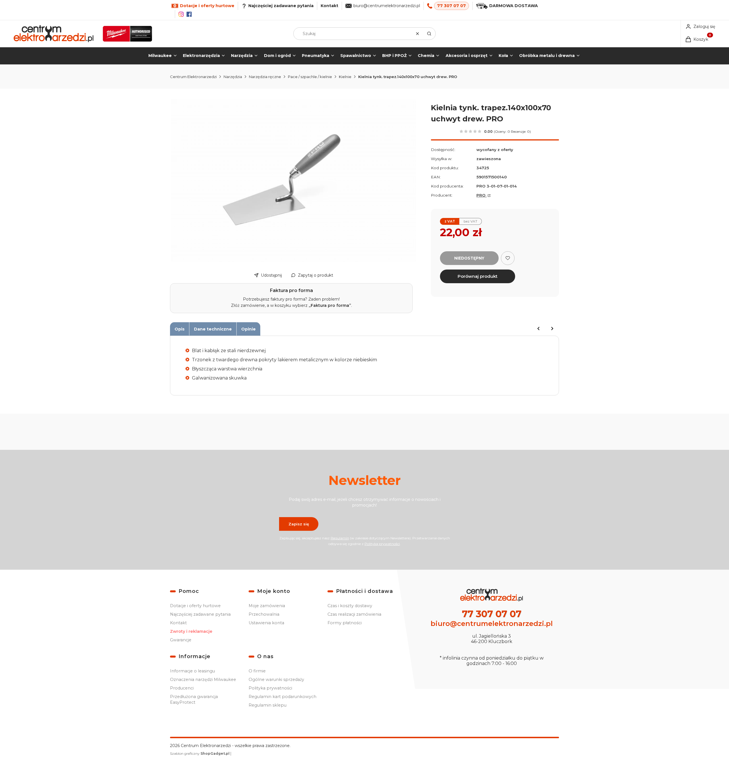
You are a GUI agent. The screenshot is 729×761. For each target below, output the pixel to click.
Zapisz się (298, 524)
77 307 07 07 (451, 5)
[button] (429, 33)
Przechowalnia (264, 614)
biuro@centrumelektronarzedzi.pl (386, 5)
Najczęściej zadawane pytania (200, 614)
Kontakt (329, 5)
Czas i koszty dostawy (349, 605)
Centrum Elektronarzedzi (193, 76)
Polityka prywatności (270, 688)
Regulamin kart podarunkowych (282, 696)
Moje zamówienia (267, 605)
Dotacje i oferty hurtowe (195, 605)
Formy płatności (344, 622)
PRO (481, 195)
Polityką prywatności (382, 544)
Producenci (182, 688)
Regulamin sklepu (267, 705)
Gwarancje (180, 639)
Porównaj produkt (477, 276)
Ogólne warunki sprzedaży (276, 679)
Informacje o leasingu (192, 671)
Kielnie (345, 76)
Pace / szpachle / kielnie (310, 76)
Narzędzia (233, 76)
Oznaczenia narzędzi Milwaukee (203, 679)
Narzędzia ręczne (265, 76)
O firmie (257, 671)
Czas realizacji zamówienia (354, 614)
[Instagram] (181, 14)
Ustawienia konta (266, 622)
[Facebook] (189, 14)
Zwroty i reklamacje (191, 631)
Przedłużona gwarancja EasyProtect (194, 699)
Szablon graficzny (200, 753)
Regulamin (340, 538)
